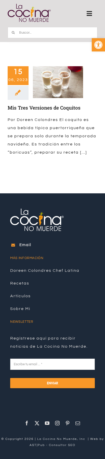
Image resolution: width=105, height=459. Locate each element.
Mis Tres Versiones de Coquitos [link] (44, 107)
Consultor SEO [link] (62, 445)
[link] (98, 44)
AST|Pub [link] (37, 445)
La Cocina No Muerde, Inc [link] (62, 439)
